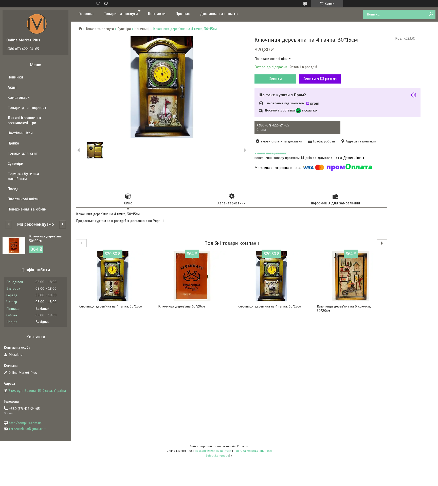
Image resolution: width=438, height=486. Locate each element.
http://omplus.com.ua (25, 423)
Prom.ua (242, 446)
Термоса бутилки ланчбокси (23, 176)
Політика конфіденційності (253, 450)
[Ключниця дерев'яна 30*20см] (192, 276)
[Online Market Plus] (36, 23)
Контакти (157, 13)
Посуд (13, 188)
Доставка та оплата (219, 13)
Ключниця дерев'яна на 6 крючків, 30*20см (344, 308)
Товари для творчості (27, 107)
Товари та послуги (121, 13)
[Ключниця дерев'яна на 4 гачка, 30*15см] (112, 276)
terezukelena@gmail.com (27, 429)
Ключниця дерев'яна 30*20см (181, 306)
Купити (275, 79)
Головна (86, 13)
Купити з (311, 79)
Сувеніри (124, 29)
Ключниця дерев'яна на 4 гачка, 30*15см (110, 306)
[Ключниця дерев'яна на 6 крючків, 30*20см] (350, 276)
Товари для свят (23, 153)
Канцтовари (19, 97)
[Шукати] (431, 14)
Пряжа (13, 143)
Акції (12, 87)
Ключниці (141, 29)
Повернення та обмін (27, 209)
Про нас (183, 13)
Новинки (15, 77)
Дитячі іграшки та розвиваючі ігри (24, 120)
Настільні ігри (20, 133)
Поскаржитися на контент (213, 450)
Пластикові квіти (23, 199)
